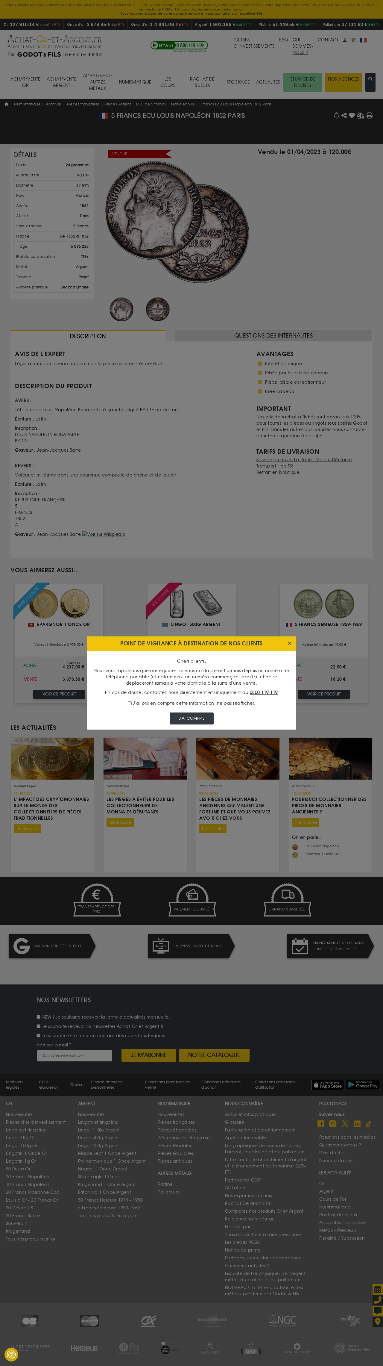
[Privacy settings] (11, 1355)
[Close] (289, 643)
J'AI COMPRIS (191, 718)
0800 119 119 (264, 692)
